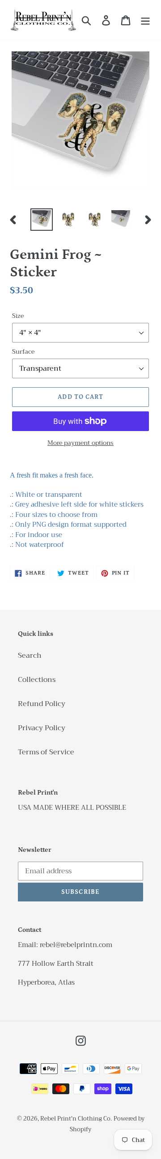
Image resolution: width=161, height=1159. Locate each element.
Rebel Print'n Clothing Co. (76, 1118)
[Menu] (145, 20)
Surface (23, 351)
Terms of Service (46, 752)
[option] (41, 219)
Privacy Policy (41, 728)
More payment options (80, 443)
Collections (36, 679)
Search (30, 655)
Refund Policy (41, 704)
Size (18, 316)
